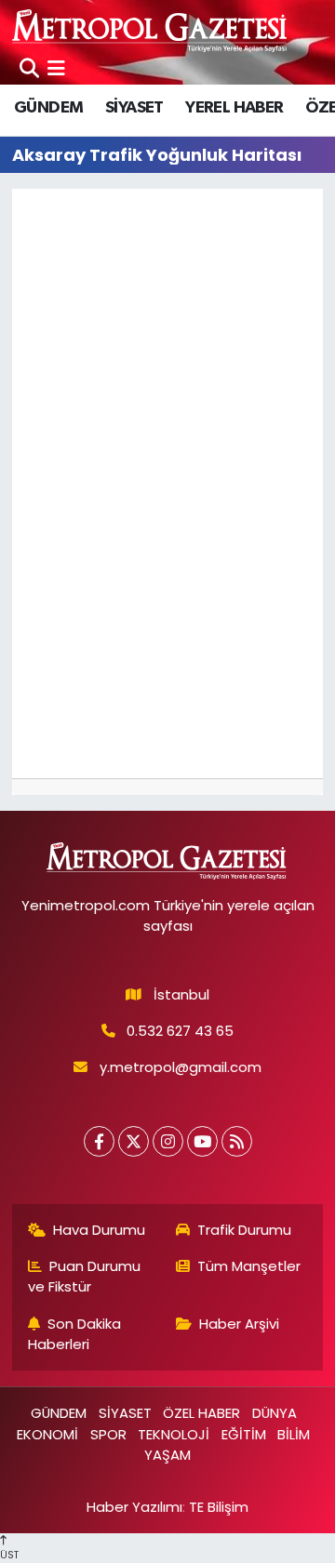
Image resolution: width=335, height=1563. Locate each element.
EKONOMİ (47, 1434)
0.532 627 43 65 (180, 1030)
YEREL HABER (234, 107)
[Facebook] (99, 1141)
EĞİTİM (243, 1434)
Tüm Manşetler (249, 1266)
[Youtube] (202, 1141)
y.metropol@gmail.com (180, 1067)
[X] (133, 1141)
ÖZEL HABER (201, 1413)
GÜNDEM (48, 107)
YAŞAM (167, 1454)
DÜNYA (274, 1413)
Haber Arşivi (239, 1323)
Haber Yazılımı (134, 1507)
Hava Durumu (99, 1229)
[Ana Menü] (56, 68)
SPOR (108, 1434)
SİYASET (134, 107)
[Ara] (29, 68)
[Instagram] (168, 1141)
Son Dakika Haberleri (75, 1334)
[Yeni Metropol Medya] (150, 30)
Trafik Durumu (244, 1229)
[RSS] (236, 1141)
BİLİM (293, 1434)
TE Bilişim (218, 1507)
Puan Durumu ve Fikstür (84, 1276)
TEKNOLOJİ (173, 1434)
